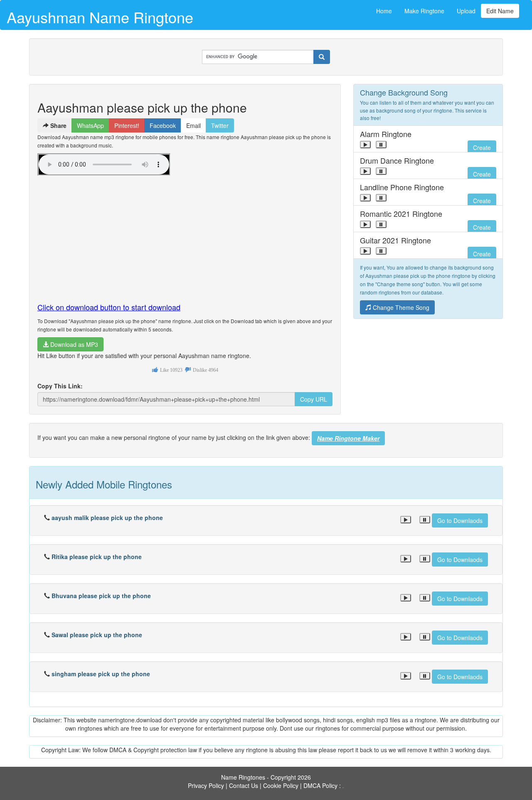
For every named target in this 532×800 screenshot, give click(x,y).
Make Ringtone (424, 11)
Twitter (220, 125)
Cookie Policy (280, 785)
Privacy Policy (206, 785)
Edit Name (500, 11)
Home (384, 11)
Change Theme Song (400, 307)
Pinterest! (126, 125)
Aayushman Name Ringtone (100, 16)
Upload (466, 11)
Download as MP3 (73, 344)
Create (482, 147)
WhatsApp (90, 125)
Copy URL (313, 399)
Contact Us (243, 785)
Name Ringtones (243, 777)
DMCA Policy (320, 785)
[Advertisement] (184, 235)
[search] (321, 57)
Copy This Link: (60, 386)
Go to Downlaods (460, 520)
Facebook (163, 125)
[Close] (365, 144)
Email (193, 125)
